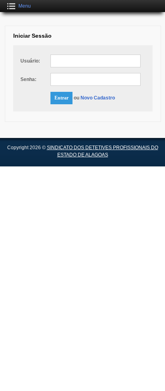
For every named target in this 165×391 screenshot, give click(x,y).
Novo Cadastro (97, 98)
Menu (24, 6)
